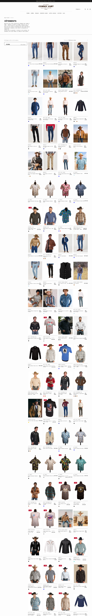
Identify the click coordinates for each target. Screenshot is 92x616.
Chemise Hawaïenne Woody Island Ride (63, 229)
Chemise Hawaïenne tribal (77, 173)
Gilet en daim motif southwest (61, 147)
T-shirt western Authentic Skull (76, 504)
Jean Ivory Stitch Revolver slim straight (48, 92)
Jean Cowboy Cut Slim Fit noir (32, 147)
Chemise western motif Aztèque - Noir (32, 229)
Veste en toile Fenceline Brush (77, 147)
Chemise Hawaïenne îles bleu (78, 448)
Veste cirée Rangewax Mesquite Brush (33, 174)
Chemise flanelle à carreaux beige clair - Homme (33, 394)
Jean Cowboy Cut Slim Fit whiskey (62, 64)
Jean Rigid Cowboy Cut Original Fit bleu (79, 64)
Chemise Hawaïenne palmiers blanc (48, 201)
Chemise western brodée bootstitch (32, 449)
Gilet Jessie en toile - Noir (63, 283)
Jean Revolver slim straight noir (78, 421)
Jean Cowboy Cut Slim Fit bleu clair (33, 284)
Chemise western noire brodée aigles (33, 559)
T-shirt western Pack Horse (62, 504)
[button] (90, 9)
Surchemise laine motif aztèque (47, 504)
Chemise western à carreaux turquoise (76, 559)
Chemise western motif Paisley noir (78, 587)
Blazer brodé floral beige (47, 448)
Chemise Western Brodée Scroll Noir (33, 338)
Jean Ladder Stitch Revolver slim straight (48, 119)
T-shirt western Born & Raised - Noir (47, 421)
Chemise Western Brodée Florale (47, 394)
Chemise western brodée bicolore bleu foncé (79, 614)
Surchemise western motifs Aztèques (31, 614)
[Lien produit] (35, 51)
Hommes (32, 13)
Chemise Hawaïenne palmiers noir (33, 476)
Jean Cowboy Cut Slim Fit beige (47, 174)
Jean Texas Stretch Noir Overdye (47, 284)
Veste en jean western (62, 255)
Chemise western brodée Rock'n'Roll (62, 394)
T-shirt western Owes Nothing (47, 532)
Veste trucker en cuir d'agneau (47, 256)
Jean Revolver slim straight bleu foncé (63, 119)
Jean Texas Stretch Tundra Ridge (32, 92)
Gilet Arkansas (76, 283)
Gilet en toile (76, 91)
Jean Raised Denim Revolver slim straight (78, 311)
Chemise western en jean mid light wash (63, 311)
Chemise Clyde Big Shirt (62, 338)
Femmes (28, 13)
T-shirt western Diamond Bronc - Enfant (62, 366)
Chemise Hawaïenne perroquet (61, 476)
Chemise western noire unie (33, 365)
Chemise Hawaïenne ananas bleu (78, 200)
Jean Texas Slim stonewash (78, 255)
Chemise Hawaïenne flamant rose (63, 201)
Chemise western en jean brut (33, 255)
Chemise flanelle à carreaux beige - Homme (77, 229)
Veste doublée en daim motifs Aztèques (78, 394)
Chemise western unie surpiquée (62, 559)
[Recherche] (85, 9)
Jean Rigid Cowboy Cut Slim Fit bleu (48, 147)
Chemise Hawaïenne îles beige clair (33, 201)
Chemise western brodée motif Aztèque (78, 119)
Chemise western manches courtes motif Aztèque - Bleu (47, 587)
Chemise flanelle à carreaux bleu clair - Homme (79, 366)
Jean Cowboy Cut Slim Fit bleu (62, 421)
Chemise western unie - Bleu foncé (48, 229)
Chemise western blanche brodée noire (79, 338)
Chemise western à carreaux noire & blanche (32, 587)
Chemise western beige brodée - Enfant (79, 531)
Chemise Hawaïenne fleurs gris (48, 475)
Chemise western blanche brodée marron (48, 559)
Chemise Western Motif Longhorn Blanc (62, 587)
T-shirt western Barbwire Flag (31, 532)
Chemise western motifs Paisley (47, 366)
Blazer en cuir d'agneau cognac (32, 504)
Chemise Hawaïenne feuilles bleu (63, 449)
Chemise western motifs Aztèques (47, 614)
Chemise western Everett (62, 91)
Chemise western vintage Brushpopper (47, 311)
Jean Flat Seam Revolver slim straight (63, 174)
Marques (37, 13)
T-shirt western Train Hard (47, 339)
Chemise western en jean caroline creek (32, 119)
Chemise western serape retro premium (33, 311)
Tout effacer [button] (23, 44)
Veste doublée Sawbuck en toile (62, 531)
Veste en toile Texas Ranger (33, 420)
